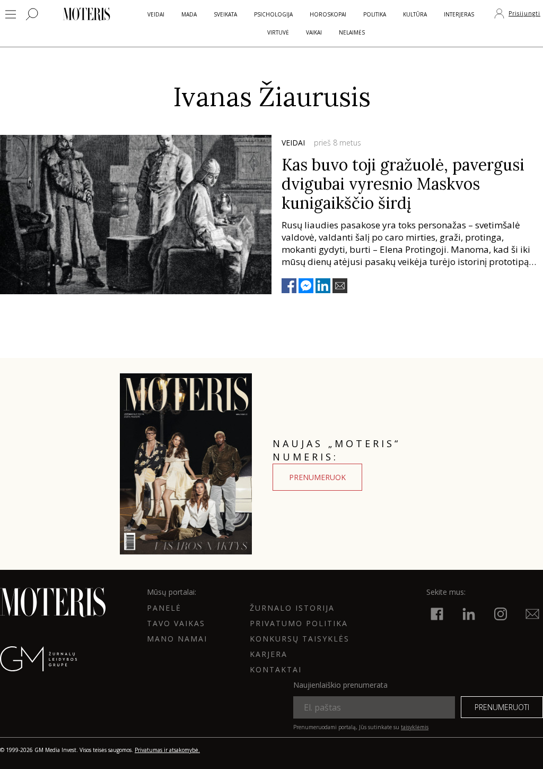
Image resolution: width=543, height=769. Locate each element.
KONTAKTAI (276, 669)
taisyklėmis (414, 727)
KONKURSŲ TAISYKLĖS (299, 639)
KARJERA (268, 654)
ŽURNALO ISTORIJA (292, 608)
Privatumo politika (299, 623)
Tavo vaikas (176, 623)
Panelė (164, 608)
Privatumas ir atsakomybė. (167, 750)
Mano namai (177, 639)
